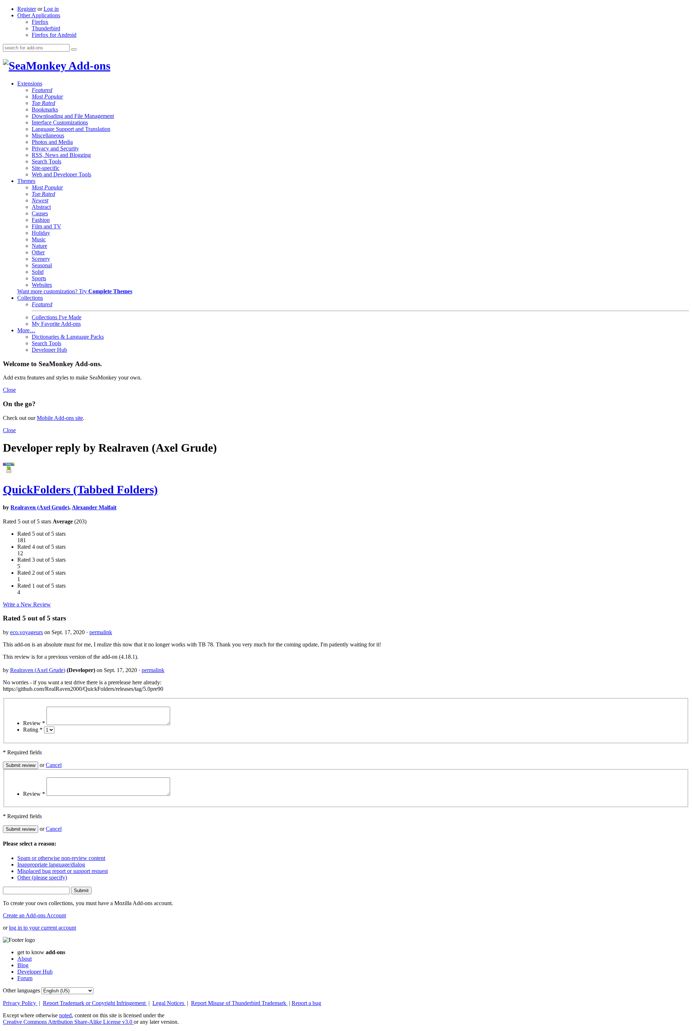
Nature (39, 246)
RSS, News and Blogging (61, 155)
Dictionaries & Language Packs (68, 337)
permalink (100, 632)
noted (65, 1015)
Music (39, 239)
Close (9, 390)
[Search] (74, 49)
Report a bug (306, 1003)
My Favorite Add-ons (56, 324)
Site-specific (45, 168)
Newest (40, 200)
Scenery (41, 259)
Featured (42, 90)
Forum (24, 978)
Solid (38, 272)
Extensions (29, 83)
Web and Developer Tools (61, 174)
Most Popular (47, 96)
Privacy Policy (20, 1003)
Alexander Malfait (94, 507)
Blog (22, 965)
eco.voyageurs (26, 632)
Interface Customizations (60, 122)
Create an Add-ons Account (34, 915)
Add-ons (88, 65)
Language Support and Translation (71, 129)
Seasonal (42, 265)
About (24, 959)
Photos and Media (52, 142)
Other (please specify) (42, 877)
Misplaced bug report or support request (62, 871)
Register (26, 9)
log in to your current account (42, 928)
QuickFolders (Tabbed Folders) (80, 489)
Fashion (41, 220)
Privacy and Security (55, 148)
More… (26, 330)
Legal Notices (169, 1003)
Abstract (41, 207)
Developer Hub (49, 350)
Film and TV (46, 226)
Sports (39, 278)
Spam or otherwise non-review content (61, 858)
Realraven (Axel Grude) (39, 507)
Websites (42, 285)
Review (34, 723)
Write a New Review (27, 604)
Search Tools (46, 161)
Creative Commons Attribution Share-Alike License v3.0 (68, 1022)
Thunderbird (46, 28)
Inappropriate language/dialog (51, 864)
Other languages (21, 990)
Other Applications (38, 15)
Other (38, 252)
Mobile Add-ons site (60, 418)
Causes (40, 213)
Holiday (41, 233)
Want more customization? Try (74, 291)
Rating (33, 730)
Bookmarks (45, 109)
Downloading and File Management (73, 116)
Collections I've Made (56, 317)
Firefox (40, 22)
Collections (30, 298)
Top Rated (43, 103)
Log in (51, 9)
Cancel (54, 765)
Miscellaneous (48, 135)
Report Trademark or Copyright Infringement (95, 1003)
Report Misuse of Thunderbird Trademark (239, 1003)
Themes (26, 181)
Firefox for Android (54, 35)
